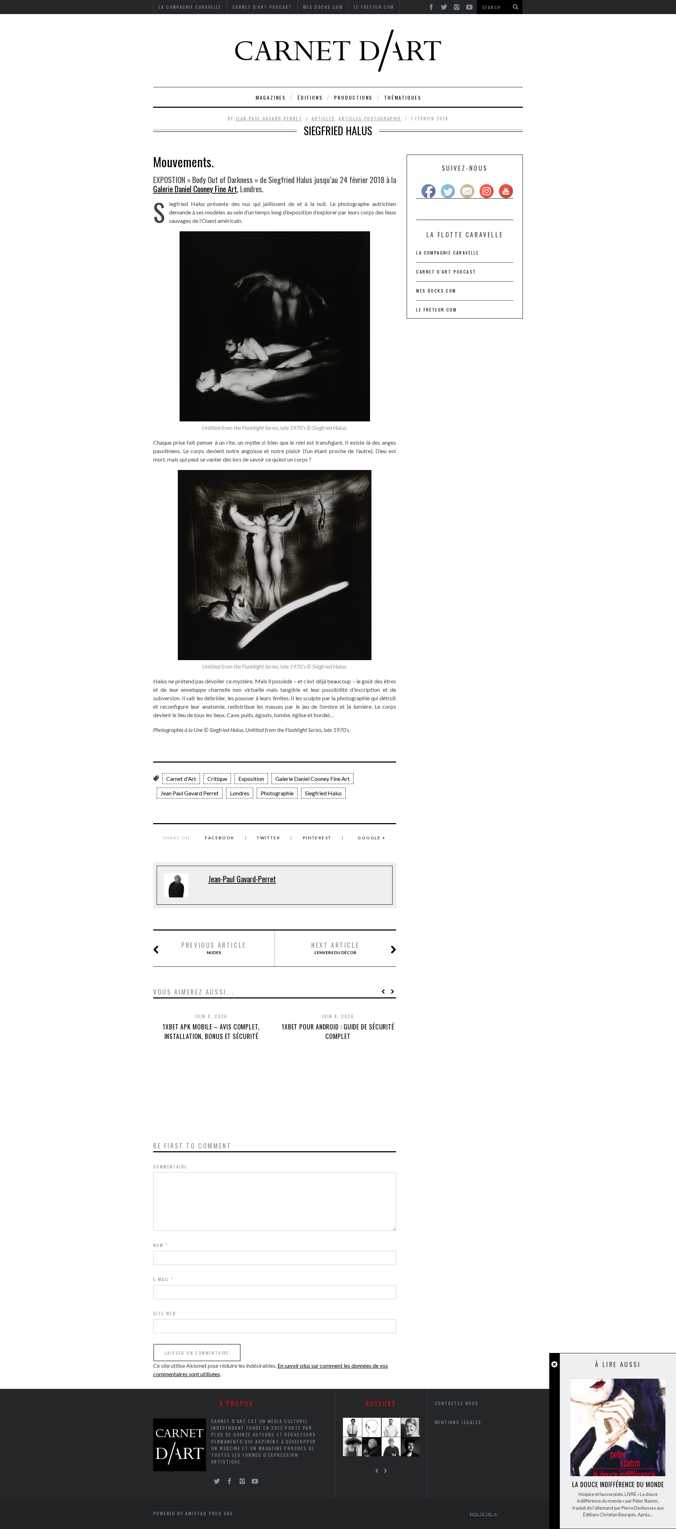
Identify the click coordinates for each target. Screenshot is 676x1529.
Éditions (310, 97)
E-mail (163, 1279)
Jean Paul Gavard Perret (190, 793)
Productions (353, 97)
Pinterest (317, 837)
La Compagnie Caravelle (447, 253)
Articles (323, 118)
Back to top (482, 1514)
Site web (164, 1313)
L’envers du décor (335, 948)
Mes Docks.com (436, 291)
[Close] (554, 1364)
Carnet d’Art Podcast (446, 272)
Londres (239, 793)
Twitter (268, 837)
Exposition (251, 778)
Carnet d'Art (181, 778)
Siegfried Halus (323, 793)
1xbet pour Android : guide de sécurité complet (338, 1031)
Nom (160, 1245)
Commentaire (170, 1167)
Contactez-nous (457, 1403)
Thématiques (402, 97)
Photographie (277, 793)
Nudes (213, 948)
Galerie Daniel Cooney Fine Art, (195, 188)
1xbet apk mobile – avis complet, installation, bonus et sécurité (211, 1031)
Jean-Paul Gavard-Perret (269, 118)
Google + (372, 837)
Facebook (219, 837)
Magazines (271, 97)
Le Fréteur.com (436, 310)
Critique (217, 778)
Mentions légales (458, 1422)
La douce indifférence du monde (618, 1484)
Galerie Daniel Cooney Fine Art (312, 778)
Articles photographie (370, 118)
